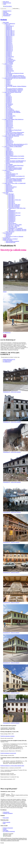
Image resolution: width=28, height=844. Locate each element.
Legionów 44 (8, 150)
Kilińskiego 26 (9, 27)
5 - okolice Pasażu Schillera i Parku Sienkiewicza (13, 119)
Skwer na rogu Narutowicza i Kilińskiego (14, 88)
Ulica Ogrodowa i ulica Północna (12, 111)
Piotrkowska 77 (9, 67)
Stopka (4, 4)
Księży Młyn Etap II (10, 231)
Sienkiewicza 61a (9, 125)
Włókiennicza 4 (9, 38)
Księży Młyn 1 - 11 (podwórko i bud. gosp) (17, 229)
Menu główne (6, 1)
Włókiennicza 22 (9, 50)
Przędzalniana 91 (6, 15)
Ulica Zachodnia (9, 118)
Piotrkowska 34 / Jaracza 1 (11, 186)
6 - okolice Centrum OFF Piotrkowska (11, 135)
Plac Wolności (9, 105)
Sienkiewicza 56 (9, 140)
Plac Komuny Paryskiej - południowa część (15, 134)
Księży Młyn (5, 13)
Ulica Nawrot (8, 128)
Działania (5, 12)
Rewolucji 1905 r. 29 (10, 34)
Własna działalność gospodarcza (12, 241)
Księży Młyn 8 (11, 201)
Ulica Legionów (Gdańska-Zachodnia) (14, 179)
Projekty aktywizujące (7, 240)
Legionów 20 (8, 172)
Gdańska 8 (8, 171)
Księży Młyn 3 (11, 197)
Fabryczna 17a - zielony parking (15, 224)
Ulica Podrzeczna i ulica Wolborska (13, 112)
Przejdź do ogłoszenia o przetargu (7, 736)
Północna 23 (8, 95)
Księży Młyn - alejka (12, 227)
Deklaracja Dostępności (8, 827)
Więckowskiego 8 (9, 191)
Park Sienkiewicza (9, 127)
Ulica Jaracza (8, 57)
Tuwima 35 (8, 81)
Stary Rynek (8, 107)
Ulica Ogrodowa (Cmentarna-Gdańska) (14, 167)
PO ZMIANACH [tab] (6, 361)
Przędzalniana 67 (11, 219)
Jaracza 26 (8, 24)
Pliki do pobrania (6, 822)
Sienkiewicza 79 (9, 143)
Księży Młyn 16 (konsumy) (14, 206)
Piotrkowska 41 (9, 189)
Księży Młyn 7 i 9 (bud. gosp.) (14, 199)
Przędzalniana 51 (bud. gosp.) (14, 212)
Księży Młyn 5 (11, 198)
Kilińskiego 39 (9, 79)
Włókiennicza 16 (9, 49)
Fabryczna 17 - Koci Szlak (13, 225)
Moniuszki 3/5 (9, 234)
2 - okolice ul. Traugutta (8, 63)
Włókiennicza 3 (9, 37)
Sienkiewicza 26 (9, 69)
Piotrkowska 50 (9, 190)
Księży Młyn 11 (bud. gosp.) (14, 204)
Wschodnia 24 (9, 99)
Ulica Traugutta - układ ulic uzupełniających (15, 75)
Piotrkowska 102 (9, 120)
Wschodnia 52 (9, 54)
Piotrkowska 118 (9, 124)
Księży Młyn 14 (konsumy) (14, 205)
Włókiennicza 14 (9, 47)
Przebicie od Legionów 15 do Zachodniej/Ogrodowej (12, 174)
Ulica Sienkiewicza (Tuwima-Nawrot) (13, 130)
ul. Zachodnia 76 (6, 237)
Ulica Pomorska (9, 113)
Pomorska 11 (8, 93)
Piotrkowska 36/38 (9, 188)
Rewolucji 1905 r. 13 (10, 30)
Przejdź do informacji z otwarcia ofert (8, 753)
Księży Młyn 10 (11, 203)
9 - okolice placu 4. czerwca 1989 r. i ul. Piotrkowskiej (14, 183)
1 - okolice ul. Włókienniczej (9, 23)
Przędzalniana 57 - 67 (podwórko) (15, 228)
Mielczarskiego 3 (9, 151)
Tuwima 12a (8, 72)
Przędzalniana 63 (11, 218)
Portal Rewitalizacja (7, 10)
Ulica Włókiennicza (10, 61)
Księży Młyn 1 (11, 195)
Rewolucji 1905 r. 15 (10, 31)
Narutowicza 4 (9, 65)
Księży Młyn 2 (11, 196)
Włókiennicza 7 (9, 42)
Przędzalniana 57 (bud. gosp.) (14, 215)
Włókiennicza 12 (9, 46)
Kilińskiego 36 (9, 29)
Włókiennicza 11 (9, 44)
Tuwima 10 (8, 235)
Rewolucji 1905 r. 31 (10, 35)
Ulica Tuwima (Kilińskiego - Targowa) (14, 91)
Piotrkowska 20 (9, 185)
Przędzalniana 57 (11, 214)
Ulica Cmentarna (9, 164)
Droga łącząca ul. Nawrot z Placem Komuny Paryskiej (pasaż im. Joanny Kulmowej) (15, 133)
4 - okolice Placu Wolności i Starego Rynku (12, 92)
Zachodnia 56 (8, 102)
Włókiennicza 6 (9, 41)
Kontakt (4, 829)
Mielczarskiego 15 (9, 152)
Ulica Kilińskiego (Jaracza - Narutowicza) (14, 89)
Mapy (4, 823)
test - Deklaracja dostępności (9, 831)
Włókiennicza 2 (9, 36)
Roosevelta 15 (9, 138)
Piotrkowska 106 (9, 121)
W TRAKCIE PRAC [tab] (7, 360)
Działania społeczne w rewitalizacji (10, 238)
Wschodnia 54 (9, 55)
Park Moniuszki (9, 85)
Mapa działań (6, 22)
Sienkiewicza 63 (9, 126)
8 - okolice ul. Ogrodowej (8, 170)
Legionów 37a (9, 148)
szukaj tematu (15, 8)
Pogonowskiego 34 (10, 25)
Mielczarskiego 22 (9, 153)
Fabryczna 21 (11, 222)
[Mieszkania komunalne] (4, 337)
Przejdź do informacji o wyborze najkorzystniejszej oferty (12, 765)
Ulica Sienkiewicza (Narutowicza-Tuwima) (15, 73)
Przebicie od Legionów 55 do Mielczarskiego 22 (16, 160)
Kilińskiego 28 (9, 28)
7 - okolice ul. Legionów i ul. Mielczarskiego (12, 146)
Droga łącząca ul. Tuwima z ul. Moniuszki (14, 236)
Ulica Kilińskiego (9, 59)
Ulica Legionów (9, 108)
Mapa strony (5, 830)
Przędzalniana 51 (11, 211)
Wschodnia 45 (9, 51)
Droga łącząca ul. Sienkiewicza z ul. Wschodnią (16, 76)
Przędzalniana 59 (11, 216)
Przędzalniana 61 (11, 217)
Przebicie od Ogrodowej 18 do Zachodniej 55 (15, 178)
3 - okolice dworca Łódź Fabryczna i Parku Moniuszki (14, 78)
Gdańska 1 (8, 147)
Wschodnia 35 (9, 100)
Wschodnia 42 (9, 101)
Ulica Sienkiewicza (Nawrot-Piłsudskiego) (14, 145)
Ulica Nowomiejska (10, 109)
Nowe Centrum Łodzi (7, 232)
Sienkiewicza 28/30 (10, 70)
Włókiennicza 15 (9, 48)
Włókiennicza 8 (9, 43)
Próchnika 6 (8, 184)
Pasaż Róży (8, 106)
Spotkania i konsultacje (8, 813)
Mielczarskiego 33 (9, 154)
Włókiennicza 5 (9, 40)
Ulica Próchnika (9, 114)
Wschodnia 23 (9, 98)
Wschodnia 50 (9, 53)
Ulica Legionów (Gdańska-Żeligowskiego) (14, 165)
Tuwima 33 (8, 80)
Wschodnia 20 (9, 96)
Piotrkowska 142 (9, 137)
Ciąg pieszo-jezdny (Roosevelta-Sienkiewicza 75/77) (16, 144)
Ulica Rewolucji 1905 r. (11, 60)
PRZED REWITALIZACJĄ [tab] (9, 359)
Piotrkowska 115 (9, 122)
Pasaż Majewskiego (10, 56)
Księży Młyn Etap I (7, 14)
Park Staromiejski (9, 104)
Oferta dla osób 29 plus (10, 242)
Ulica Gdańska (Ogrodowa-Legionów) (14, 169)
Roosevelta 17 (9, 139)
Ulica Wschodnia (9, 62)
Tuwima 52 (8, 83)
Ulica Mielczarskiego (10, 166)
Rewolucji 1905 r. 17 (10, 33)
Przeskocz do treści (7, 2)
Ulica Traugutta (9, 74)
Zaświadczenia (6, 812)
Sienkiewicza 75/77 (10, 141)
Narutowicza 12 (9, 66)
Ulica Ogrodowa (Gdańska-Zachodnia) (14, 180)
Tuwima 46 (8, 82)
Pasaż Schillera (9, 131)
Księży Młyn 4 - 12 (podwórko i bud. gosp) (17, 230)
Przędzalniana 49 (11, 210)
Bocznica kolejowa (12, 223)
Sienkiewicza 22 (9, 68)
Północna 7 (8, 94)
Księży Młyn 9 (11, 202)
